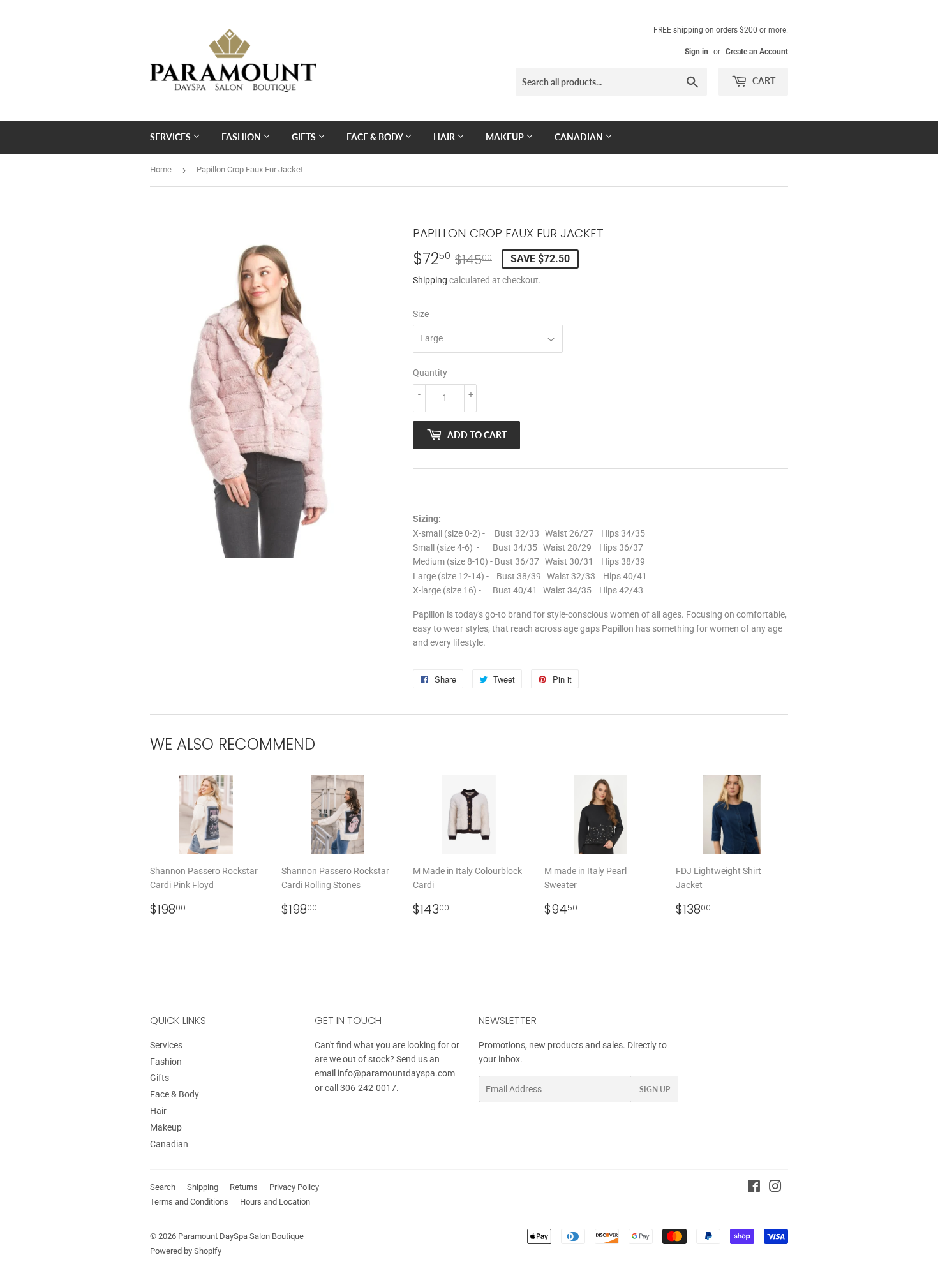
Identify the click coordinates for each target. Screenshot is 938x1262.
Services (171, 136)
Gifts (305, 136)
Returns (244, 1187)
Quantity (430, 372)
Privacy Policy (294, 1187)
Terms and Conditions (189, 1201)
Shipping (430, 280)
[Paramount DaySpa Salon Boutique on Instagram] (775, 1188)
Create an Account (757, 51)
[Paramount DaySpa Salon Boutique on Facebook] (754, 1188)
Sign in (696, 51)
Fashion (242, 136)
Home (161, 169)
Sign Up (654, 1089)
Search (162, 1187)
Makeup (506, 136)
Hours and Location (275, 1201)
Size (421, 314)
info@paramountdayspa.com (396, 1073)
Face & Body (375, 136)
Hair (445, 136)
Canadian (580, 136)
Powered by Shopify (185, 1251)
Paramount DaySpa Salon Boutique (241, 1236)
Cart (762, 80)
